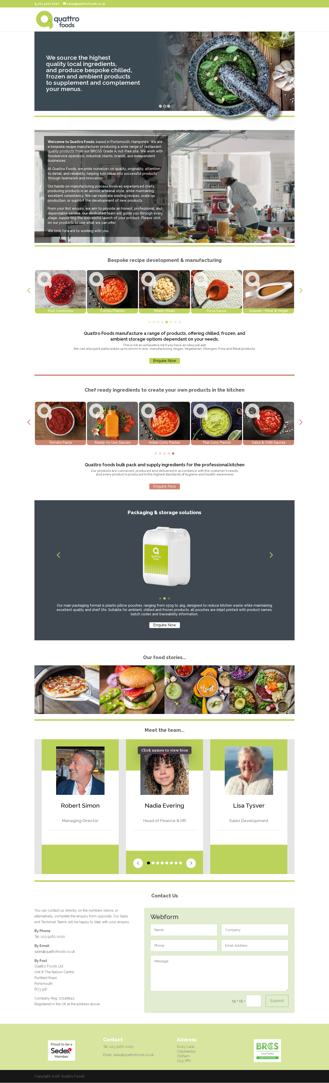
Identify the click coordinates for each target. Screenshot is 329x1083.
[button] (28, 290)
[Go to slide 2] (153, 322)
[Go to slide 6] (171, 322)
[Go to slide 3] (158, 322)
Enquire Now (164, 360)
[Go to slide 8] (179, 322)
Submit (277, 1000)
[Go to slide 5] (166, 322)
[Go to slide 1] (149, 322)
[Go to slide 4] (162, 322)
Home (290, 19)
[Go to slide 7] (175, 322)
